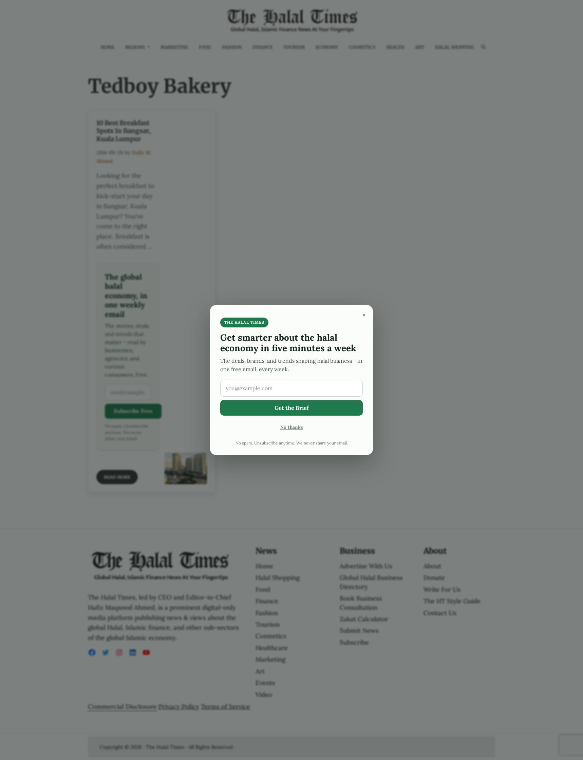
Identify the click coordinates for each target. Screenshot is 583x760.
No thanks (291, 427)
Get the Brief (292, 408)
